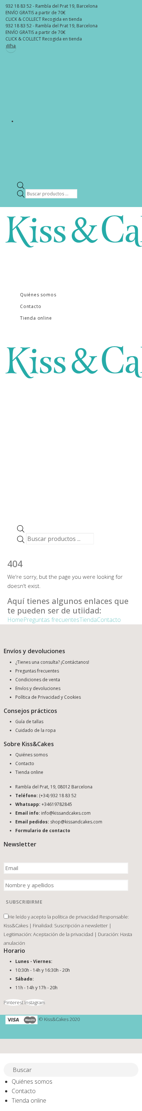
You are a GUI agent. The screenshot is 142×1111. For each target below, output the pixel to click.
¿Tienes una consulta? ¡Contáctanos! (52, 662)
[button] (4, 1058)
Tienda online (36, 318)
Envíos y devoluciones (37, 688)
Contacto (30, 306)
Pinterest (13, 1002)
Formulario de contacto (42, 830)
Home (15, 620)
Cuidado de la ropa (35, 730)
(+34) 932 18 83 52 (57, 795)
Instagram (34, 1002)
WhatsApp (11, 45)
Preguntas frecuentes (51, 620)
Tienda (88, 620)
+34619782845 (57, 804)
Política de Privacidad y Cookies (48, 697)
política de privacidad (75, 916)
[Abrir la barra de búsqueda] (20, 185)
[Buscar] (133, 1070)
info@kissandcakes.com (66, 813)
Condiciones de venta (37, 680)
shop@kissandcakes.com (76, 822)
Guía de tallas (29, 721)
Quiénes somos (38, 295)
